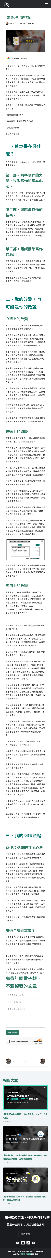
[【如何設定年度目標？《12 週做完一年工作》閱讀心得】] (25, 1097)
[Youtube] (17, 1242)
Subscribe (12, 1032)
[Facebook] (23, 1242)
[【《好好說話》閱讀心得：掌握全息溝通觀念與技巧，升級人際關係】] (25, 1180)
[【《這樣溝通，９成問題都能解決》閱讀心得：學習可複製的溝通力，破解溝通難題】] (25, 1138)
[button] (46, 4)
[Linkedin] (33, 1242)
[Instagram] (28, 1242)
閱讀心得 (31, 23)
